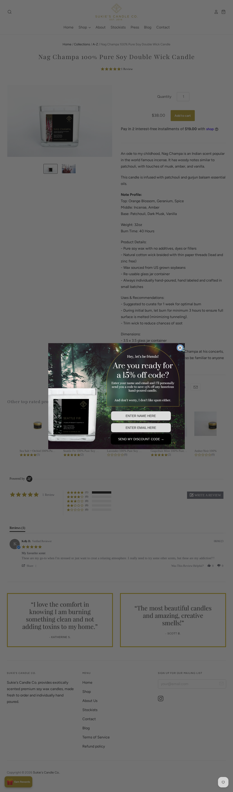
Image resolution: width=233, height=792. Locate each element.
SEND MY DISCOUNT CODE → (141, 439)
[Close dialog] (180, 348)
